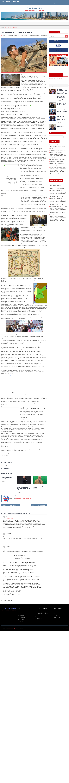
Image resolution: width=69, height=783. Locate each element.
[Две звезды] (3, 465)
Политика (22, 613)
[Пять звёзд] (6, 465)
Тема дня (37, 35)
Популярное (53, 84)
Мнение (22, 35)
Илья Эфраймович (55, 190)
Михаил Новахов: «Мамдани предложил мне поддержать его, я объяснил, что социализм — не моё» (24, 489)
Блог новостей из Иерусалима (13, 35)
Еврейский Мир (34, 8)
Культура (22, 621)
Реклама (45, 3)
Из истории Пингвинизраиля (38, 505)
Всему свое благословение (57, 150)
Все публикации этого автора (23, 498)
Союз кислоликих (10, 1)
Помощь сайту (57, 617)
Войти (60, 3)
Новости (26, 35)
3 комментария (44, 35)
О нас (33, 3)
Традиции (22, 617)
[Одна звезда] (1, 465)
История (22, 619)
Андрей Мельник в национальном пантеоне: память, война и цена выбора (58, 187)
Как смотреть (54, 176)
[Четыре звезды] (5, 465)
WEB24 (66, 628)
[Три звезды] (4, 465)
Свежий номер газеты (56, 75)
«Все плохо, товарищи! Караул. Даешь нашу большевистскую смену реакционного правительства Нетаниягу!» (58, 209)
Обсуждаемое (53, 86)
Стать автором (39, 3)
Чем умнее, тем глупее (56, 161)
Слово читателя (32, 35)
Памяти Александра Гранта (38, 487)
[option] (20, 1)
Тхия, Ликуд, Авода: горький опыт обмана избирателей (7, 479)
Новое (59, 84)
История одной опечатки (57, 173)
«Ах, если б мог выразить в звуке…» (11, 505)
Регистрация (54, 3)
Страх (51, 148)
